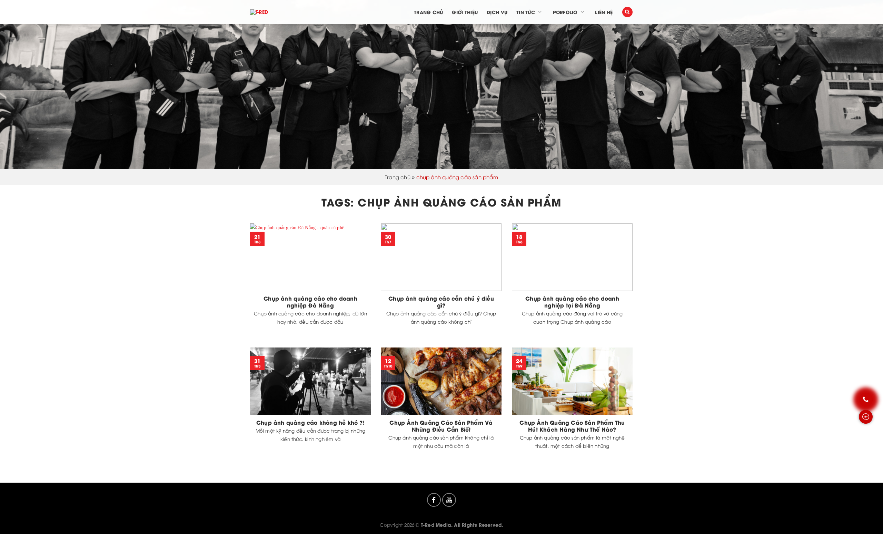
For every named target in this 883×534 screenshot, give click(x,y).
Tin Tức (525, 12)
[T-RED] (271, 12)
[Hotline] (866, 399)
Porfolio (565, 12)
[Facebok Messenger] (866, 417)
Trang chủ (428, 12)
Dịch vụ (497, 12)
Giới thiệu (465, 12)
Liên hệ (604, 12)
